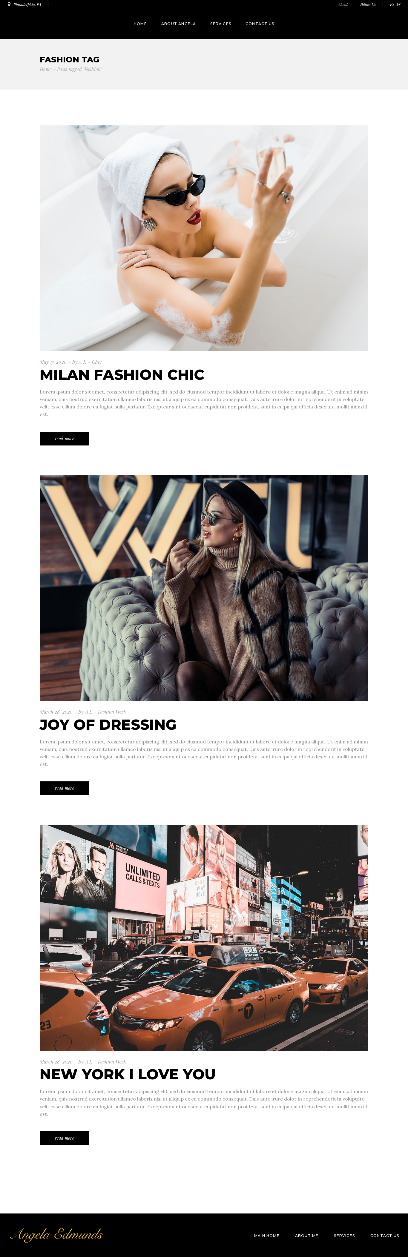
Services (344, 1235)
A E (82, 362)
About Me (307, 1235)
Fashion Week (112, 712)
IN (399, 4)
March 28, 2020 (56, 712)
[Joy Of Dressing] (204, 588)
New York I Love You (128, 1074)
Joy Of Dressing (108, 724)
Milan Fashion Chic (122, 374)
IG (392, 4)
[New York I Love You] (204, 938)
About (343, 4)
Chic (97, 362)
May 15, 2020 (53, 362)
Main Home (267, 1235)
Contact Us (384, 1235)
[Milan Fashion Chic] (204, 238)
